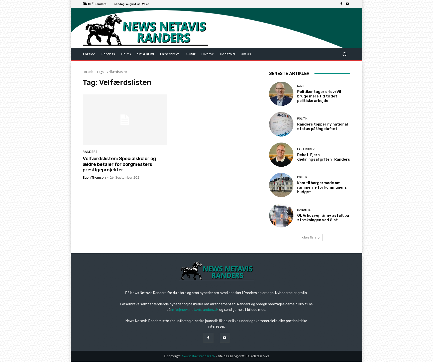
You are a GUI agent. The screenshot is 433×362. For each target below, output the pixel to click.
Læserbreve (306, 149)
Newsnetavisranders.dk (198, 356)
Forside (88, 72)
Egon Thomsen (94, 177)
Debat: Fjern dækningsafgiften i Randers (323, 157)
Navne (301, 86)
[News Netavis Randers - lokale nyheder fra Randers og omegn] (145, 29)
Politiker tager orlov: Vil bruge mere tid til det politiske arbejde (319, 96)
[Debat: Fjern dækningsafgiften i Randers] (281, 155)
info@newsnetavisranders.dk (195, 310)
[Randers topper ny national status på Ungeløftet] (281, 124)
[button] (344, 54)
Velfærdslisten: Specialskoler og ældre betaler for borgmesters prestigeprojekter (119, 164)
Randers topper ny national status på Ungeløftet (322, 126)
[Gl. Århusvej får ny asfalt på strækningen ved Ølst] (281, 215)
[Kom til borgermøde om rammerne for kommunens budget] (281, 185)
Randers (90, 151)
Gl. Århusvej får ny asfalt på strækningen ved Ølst (323, 217)
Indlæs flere (308, 237)
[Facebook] (341, 4)
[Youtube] (347, 4)
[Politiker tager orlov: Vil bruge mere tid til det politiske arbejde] (281, 94)
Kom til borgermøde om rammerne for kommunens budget (322, 187)
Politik (302, 118)
